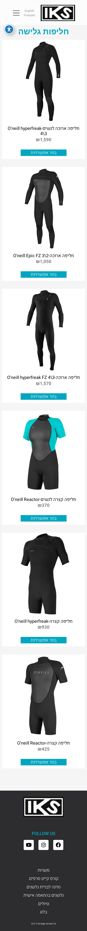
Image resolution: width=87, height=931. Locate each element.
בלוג (43, 912)
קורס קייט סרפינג (43, 878)
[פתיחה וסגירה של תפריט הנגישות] (9, 29)
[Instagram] (43, 845)
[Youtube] (29, 845)
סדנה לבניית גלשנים (43, 887)
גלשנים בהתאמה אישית (43, 895)
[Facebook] (58, 845)
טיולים (43, 903)
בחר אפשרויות (43, 152)
